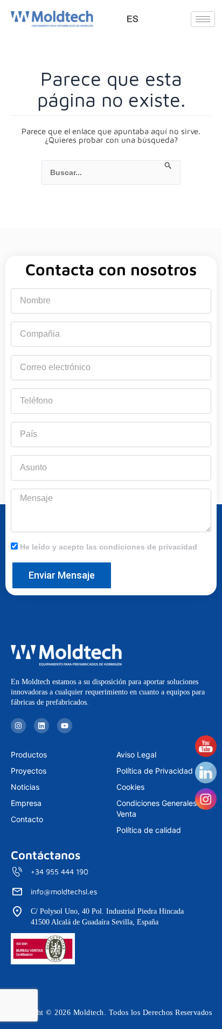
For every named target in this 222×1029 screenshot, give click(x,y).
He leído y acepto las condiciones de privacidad (108, 547)
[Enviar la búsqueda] (168, 166)
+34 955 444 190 (59, 871)
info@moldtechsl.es (64, 891)
